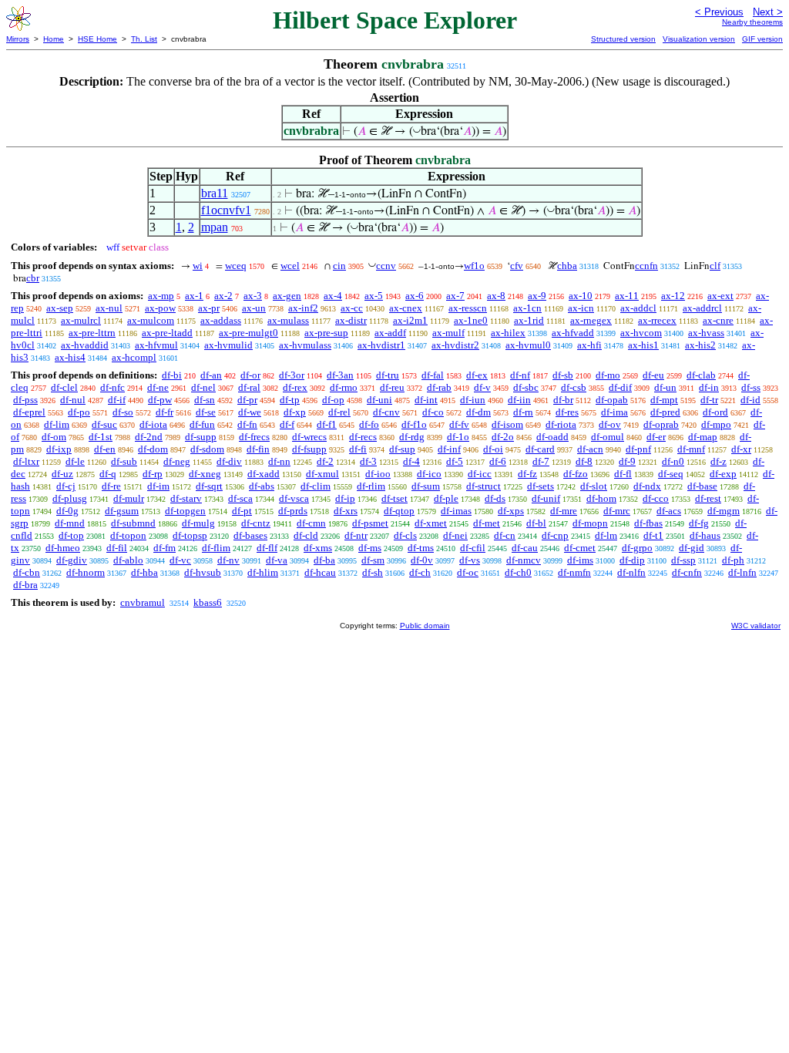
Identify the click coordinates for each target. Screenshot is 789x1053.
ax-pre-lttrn (92, 332)
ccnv (386, 265)
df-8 (584, 461)
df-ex (477, 375)
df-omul (607, 436)
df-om (54, 436)
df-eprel (29, 412)
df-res (567, 412)
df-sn (204, 399)
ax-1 (194, 295)
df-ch (420, 572)
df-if (117, 399)
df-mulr (128, 498)
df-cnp (555, 535)
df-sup (402, 449)
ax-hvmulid (228, 345)
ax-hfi (589, 345)
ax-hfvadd (573, 332)
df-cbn (26, 572)
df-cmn (311, 523)
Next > (768, 12)
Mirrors (17, 39)
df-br (563, 399)
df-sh (372, 572)
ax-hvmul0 (528, 345)
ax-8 (496, 295)
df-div (229, 461)
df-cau (525, 547)
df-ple (446, 498)
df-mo (608, 375)
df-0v (422, 560)
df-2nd (149, 436)
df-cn (504, 535)
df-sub (124, 461)
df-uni (379, 399)
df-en (105, 449)
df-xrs (346, 510)
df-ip (345, 498)
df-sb (562, 375)
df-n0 (673, 461)
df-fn (247, 424)
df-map (702, 436)
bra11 (214, 193)
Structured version (623, 39)
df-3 (368, 461)
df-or (250, 375)
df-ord (715, 412)
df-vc (180, 560)
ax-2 (223, 295)
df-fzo (575, 473)
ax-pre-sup (326, 332)
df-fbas (648, 523)
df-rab (439, 387)
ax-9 (537, 295)
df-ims (580, 560)
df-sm (372, 560)
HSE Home (97, 39)
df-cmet (580, 547)
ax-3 (252, 295)
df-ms (369, 547)
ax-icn (581, 308)
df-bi (172, 375)
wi (198, 265)
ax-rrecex (657, 320)
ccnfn (646, 265)
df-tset (394, 498)
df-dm (478, 412)
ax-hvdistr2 (455, 345)
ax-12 (673, 295)
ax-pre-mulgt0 (248, 332)
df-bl (536, 523)
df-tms (421, 547)
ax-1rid (529, 320)
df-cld (306, 535)
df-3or (291, 375)
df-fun (202, 424)
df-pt (242, 510)
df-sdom (207, 449)
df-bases (250, 535)
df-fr (164, 412)
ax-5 (373, 295)
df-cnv (386, 412)
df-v (482, 387)
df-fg (699, 523)
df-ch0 (518, 572)
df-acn (590, 449)
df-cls (405, 535)
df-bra (25, 584)
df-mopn (590, 523)
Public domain (425, 625)
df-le (75, 461)
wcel (290, 265)
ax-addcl (638, 308)
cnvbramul (142, 602)
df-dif (620, 387)
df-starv (186, 498)
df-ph (733, 560)
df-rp (153, 473)
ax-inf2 (303, 308)
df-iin (519, 399)
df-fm (164, 547)
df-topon (128, 535)
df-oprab (661, 424)
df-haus (705, 535)
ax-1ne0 (471, 320)
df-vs (469, 560)
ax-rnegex (591, 320)
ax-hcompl (134, 357)
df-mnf (691, 449)
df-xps (511, 510)
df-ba (324, 560)
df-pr (247, 399)
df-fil (116, 547)
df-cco (656, 498)
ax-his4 (70, 357)
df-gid (691, 547)
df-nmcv (523, 560)
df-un (665, 387)
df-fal (432, 375)
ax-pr (209, 308)
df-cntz (255, 523)
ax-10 (581, 295)
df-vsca (294, 498)
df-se (206, 412)
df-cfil (472, 547)
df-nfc (112, 387)
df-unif (546, 498)
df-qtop (399, 510)
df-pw (160, 399)
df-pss (25, 399)
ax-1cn (527, 308)
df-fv (459, 424)
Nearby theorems (752, 22)
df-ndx (647, 486)
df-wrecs (309, 436)
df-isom (507, 424)
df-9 (627, 461)
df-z (718, 461)
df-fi (358, 449)
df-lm (606, 535)
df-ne (158, 387)
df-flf (267, 547)
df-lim (56, 424)
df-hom (601, 498)
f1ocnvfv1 (226, 210)
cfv (516, 265)
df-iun (472, 399)
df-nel (203, 387)
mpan (214, 227)
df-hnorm (85, 572)
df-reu (392, 387)
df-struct (483, 486)
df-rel (339, 412)
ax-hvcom (641, 332)
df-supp (201, 436)
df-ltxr (26, 461)
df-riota (561, 424)
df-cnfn (687, 572)
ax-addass (220, 320)
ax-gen (287, 295)
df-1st (100, 436)
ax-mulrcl (81, 320)
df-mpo (716, 424)
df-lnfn (742, 572)
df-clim (315, 486)
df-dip (632, 560)
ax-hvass (706, 332)
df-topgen (185, 510)
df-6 (497, 461)
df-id (750, 399)
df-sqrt (209, 486)
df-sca (240, 498)
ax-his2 (700, 345)
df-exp (723, 473)
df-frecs (254, 436)
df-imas (456, 510)
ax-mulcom (150, 320)
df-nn (279, 461)
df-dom (153, 449)
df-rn (523, 412)
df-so (122, 412)
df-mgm (723, 510)
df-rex (295, 387)
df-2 (325, 461)
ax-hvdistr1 (381, 345)
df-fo (369, 424)
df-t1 (653, 535)
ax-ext (720, 295)
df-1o (458, 436)
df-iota (153, 424)
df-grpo (637, 547)
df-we (249, 412)
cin (339, 265)
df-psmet (370, 523)
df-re (111, 486)
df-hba (144, 572)
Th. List (144, 39)
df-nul (73, 399)
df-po (79, 412)
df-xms (318, 547)
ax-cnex (405, 308)
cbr (32, 278)
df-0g (67, 510)
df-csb (573, 387)
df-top (71, 535)
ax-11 (627, 295)
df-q (107, 473)
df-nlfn (631, 572)
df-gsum (122, 510)
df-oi (493, 449)
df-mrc (616, 510)
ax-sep (59, 308)
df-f (287, 424)
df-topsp (190, 535)
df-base (702, 486)
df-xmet (431, 523)
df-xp (295, 412)
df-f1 (327, 424)
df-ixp (59, 449)
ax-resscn (467, 308)
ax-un (254, 308)
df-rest (708, 498)
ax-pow (160, 308)
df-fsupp (309, 449)
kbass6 (207, 602)
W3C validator (756, 625)
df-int (426, 399)
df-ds (495, 498)
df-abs (261, 486)
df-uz (62, 473)
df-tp (290, 399)
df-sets (540, 486)
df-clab (701, 375)
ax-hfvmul (156, 345)
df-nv (228, 560)
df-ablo (128, 560)
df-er (656, 436)
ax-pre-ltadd (167, 332)
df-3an (340, 375)
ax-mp (161, 295)
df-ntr (356, 535)
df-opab (612, 399)
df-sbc (526, 387)
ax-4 (333, 295)
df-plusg (69, 498)
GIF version (762, 39)
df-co (433, 412)
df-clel (64, 387)
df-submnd (133, 523)
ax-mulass (288, 320)
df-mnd (70, 523)
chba (567, 265)
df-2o (503, 436)
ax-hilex (508, 332)
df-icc (480, 473)
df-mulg (198, 523)
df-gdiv (71, 560)
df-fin (258, 449)
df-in (709, 387)
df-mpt (664, 399)
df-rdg (412, 436)
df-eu (653, 375)
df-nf (520, 375)
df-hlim (262, 572)
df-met (486, 523)
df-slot (593, 486)
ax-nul (109, 308)
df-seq (670, 473)
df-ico (429, 473)
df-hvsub (202, 572)
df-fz (527, 473)
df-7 (540, 461)
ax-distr (351, 320)
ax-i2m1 (410, 320)
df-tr (709, 399)
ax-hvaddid (85, 345)
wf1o (474, 265)
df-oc (467, 572)
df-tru (387, 375)
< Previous (719, 12)
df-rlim (371, 486)
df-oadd (552, 436)
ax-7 (455, 295)
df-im (158, 486)
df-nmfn (574, 572)
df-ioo (378, 473)
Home (53, 39)
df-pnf (638, 449)
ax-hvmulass (305, 345)
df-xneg (205, 473)
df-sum (425, 486)
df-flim (216, 547)
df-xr (741, 449)
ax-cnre (718, 320)
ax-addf (390, 332)
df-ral (249, 387)
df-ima (614, 412)
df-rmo (344, 387)
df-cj (66, 486)
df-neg (176, 461)
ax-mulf (448, 332)
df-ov (610, 424)
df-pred (665, 412)
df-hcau (320, 572)
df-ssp (683, 560)
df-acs (668, 510)
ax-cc (352, 308)
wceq (236, 265)
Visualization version (699, 39)
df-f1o (414, 424)
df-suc (104, 424)
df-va (276, 560)
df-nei (455, 535)
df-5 (454, 461)
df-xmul (322, 473)
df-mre (563, 510)
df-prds (292, 510)
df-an (211, 375)
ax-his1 (643, 345)
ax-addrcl (702, 308)
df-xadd (263, 473)
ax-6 (414, 295)
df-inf (449, 449)
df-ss (750, 387)
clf (715, 265)
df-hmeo (62, 547)
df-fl (623, 473)
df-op (333, 399)
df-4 (411, 461)
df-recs (363, 436)
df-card (540, 449)
